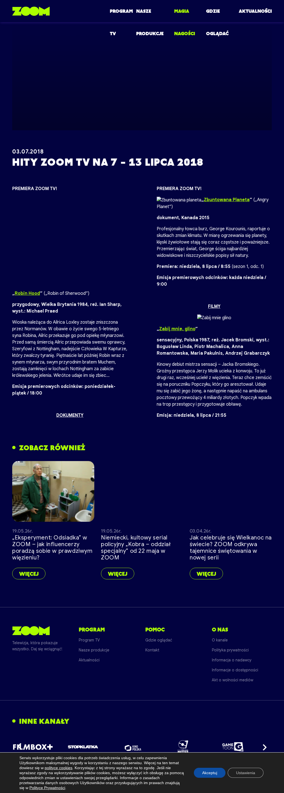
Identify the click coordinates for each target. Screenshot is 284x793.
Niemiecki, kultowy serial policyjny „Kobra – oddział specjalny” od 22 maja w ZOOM (136, 547)
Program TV (89, 640)
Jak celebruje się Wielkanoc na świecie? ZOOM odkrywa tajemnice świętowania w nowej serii (231, 547)
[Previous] (21, 747)
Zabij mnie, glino (177, 329)
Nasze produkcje (94, 650)
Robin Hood (27, 293)
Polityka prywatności (230, 650)
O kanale (220, 640)
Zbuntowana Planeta (227, 200)
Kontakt (152, 650)
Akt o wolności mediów (232, 679)
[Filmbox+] (33, 746)
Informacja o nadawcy (232, 660)
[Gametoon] (233, 747)
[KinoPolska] (133, 746)
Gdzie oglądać (158, 640)
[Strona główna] (31, 11)
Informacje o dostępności (235, 669)
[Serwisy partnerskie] (142, 746)
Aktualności (255, 11)
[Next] (263, 747)
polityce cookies (58, 768)
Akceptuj (209, 773)
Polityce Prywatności (47, 788)
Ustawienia (245, 773)
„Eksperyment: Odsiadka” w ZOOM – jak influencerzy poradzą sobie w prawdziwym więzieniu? (52, 547)
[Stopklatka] (83, 747)
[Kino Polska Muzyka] (183, 747)
